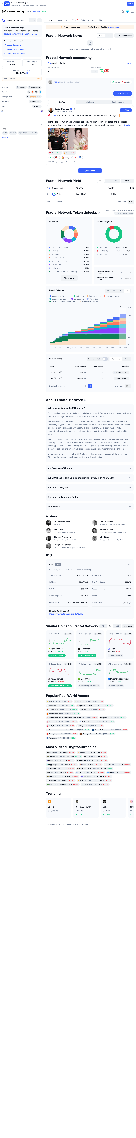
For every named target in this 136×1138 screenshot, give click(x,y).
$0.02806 (96, 784)
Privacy (13, 133)
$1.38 (96, 757)
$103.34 (61, 761)
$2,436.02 (93, 761)
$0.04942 (62, 753)
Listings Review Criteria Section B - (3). (21, 34)
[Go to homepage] (13, 12)
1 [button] (90, 386)
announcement (113, 27)
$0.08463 (63, 776)
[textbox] (81, 85)
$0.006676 (97, 776)
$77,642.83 (93, 753)
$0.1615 (61, 773)
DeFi (5, 133)
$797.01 (118, 765)
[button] (85, 386)
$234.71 (62, 780)
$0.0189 (65, 757)
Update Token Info (14, 45)
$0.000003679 (63, 784)
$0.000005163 (95, 780)
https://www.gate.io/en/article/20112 (66, 614)
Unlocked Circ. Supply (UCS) (105, 278)
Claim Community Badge (16, 53)
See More (127, 63)
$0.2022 (91, 773)
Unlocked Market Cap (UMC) (105, 272)
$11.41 (61, 769)
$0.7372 (119, 773)
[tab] (100, 35)
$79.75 (63, 765)
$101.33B (36, 12)
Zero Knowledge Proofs (28, 133)
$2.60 (95, 769)
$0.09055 (91, 765)
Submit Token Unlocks (15, 49)
